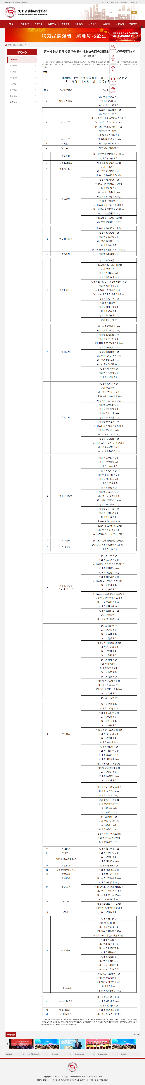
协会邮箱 (134, 2)
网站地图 (124, 2)
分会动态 (13, 83)
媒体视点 (13, 102)
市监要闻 (13, 65)
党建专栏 (133, 24)
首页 (11, 24)
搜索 (133, 12)
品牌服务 (93, 24)
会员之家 (106, 24)
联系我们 (114, 2)
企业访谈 (13, 95)
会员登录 (105, 2)
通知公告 (23, 45)
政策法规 (65, 24)
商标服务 (79, 24)
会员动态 (13, 89)
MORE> (137, 1034)
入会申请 (38, 24)
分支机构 (120, 24)
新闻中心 (52, 24)
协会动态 (13, 71)
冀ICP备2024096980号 (45, 1080)
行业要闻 (13, 77)
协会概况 (25, 24)
